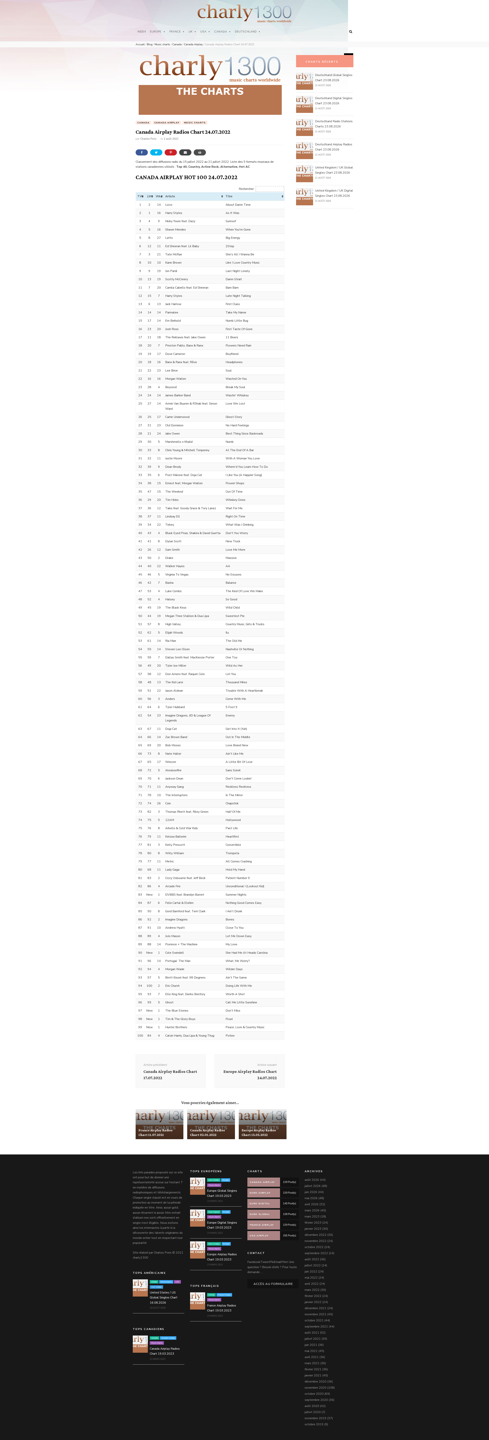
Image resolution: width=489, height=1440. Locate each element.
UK (191, 31)
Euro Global (214, 1180)
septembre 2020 (316, 1400)
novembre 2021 (315, 1314)
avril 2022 (312, 1284)
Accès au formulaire (273, 1284)
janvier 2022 (313, 1302)
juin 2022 (311, 1271)
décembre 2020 (315, 1381)
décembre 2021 (315, 1308)
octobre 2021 (314, 1320)
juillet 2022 (313, 1265)
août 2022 (312, 1259)
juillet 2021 (313, 1339)
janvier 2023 (313, 1229)
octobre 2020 (314, 1394)
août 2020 (312, 1406)
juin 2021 (311, 1345)
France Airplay (157, 1113)
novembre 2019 (315, 1418)
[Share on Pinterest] (171, 152)
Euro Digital (214, 1212)
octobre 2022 (314, 1247)
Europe (155, 31)
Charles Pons (148, 139)
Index (142, 31)
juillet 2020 (313, 1412)
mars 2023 (312, 1216)
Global (154, 1282)
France (175, 31)
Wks (159, 196)
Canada (220, 31)
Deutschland (246, 31)
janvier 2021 (313, 1375)
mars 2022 (312, 1290)
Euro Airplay (250, 1113)
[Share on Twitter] (156, 152)
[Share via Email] (185, 152)
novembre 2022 (315, 1241)
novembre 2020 (315, 1388)
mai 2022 (311, 1278)
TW (140, 196)
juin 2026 (311, 1192)
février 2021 (313, 1369)
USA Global (156, 1287)
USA (203, 31)
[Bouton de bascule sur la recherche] (350, 31)
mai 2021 (311, 1351)
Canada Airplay (166, 122)
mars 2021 (312, 1363)
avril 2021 (312, 1357)
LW (149, 196)
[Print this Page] (200, 152)
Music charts (195, 122)
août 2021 (312, 1333)
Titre (229, 196)
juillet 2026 (313, 1186)
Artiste (170, 196)
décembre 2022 (315, 1235)
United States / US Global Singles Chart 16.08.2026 (163, 1297)
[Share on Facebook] (142, 152)
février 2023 (313, 1223)
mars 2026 (312, 1210)
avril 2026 (312, 1204)
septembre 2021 (316, 1326)
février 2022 (313, 1296)
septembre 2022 (316, 1253)
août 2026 (312, 1180)
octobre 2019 (314, 1424)
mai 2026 (311, 1198)
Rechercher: (246, 189)
